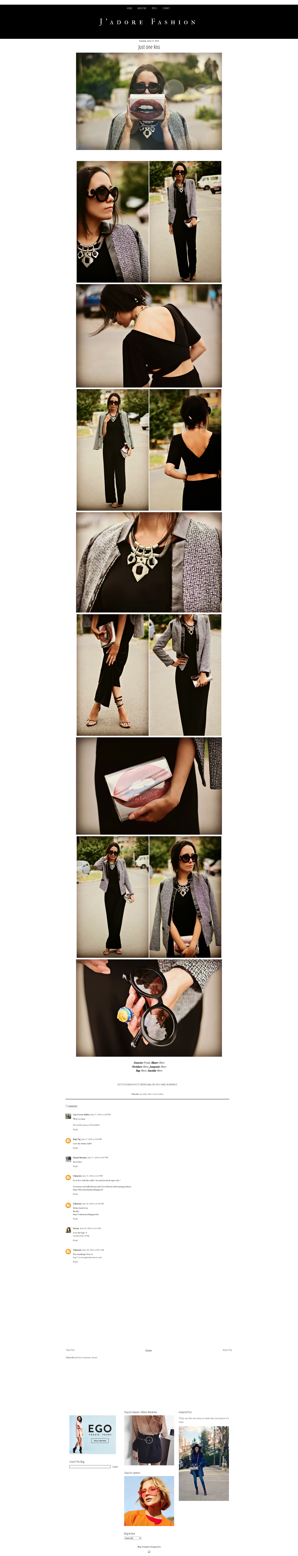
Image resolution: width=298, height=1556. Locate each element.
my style (143, 1094)
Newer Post (227, 1350)
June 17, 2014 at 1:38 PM (100, 1114)
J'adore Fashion (149, 21)
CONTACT (166, 8)
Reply (75, 1129)
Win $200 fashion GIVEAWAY (86, 1125)
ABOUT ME (142, 8)
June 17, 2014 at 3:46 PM (91, 1139)
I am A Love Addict (81, 1114)
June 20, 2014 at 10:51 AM (93, 1249)
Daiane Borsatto (80, 1157)
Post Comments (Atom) (87, 1357)
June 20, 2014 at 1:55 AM (90, 1228)
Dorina (76, 1228)
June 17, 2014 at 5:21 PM (92, 1175)
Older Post (70, 1350)
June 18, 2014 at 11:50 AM (93, 1203)
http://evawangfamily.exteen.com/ (87, 1257)
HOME (129, 8)
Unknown (77, 1175)
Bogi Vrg (76, 1139)
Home (148, 1350)
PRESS (154, 8)
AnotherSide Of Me (81, 1235)
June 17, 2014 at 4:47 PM (98, 1157)
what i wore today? (155, 1094)
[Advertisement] (149, 1328)
